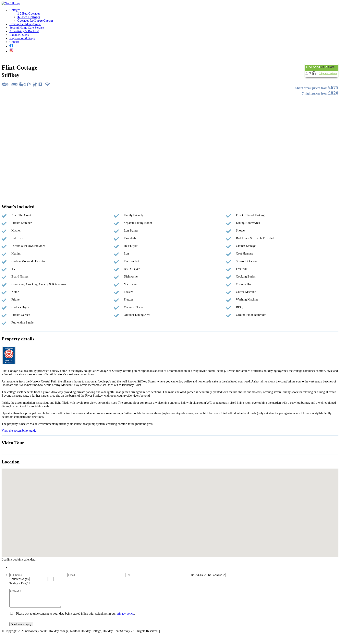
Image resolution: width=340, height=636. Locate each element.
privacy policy (125, 613)
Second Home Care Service (26, 27)
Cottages (14, 10)
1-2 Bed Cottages (28, 13)
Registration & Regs (22, 38)
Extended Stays (19, 34)
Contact (14, 41)
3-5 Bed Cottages (28, 17)
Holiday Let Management (25, 24)
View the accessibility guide (19, 430)
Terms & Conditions (193, 631)
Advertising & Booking (24, 31)
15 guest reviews (328, 73)
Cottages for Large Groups (35, 20)
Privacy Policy (170, 631)
